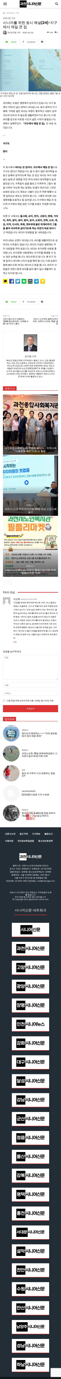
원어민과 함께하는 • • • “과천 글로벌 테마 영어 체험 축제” (39, 734)
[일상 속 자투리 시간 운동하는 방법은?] (11, 773)
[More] (42, 42)
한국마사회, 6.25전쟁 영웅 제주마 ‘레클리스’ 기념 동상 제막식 (38, 814)
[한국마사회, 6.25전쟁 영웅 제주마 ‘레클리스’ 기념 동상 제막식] (11, 813)
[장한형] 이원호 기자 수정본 (35, 794)
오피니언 (10, 13)
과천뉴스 (30, 444)
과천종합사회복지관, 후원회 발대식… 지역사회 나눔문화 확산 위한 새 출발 (31, 450)
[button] (5, 4)
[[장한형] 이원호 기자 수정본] (11, 793)
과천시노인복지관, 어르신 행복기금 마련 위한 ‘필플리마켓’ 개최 (30, 571)
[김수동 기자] (5, 32)
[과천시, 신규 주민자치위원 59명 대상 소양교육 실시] (30, 485)
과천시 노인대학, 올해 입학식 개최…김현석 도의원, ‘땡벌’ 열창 (45, 321)
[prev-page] (5, 582)
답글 (15, 642)
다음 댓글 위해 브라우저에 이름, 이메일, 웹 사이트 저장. (30, 701)
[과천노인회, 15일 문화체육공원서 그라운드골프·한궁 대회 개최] (11, 753)
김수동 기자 (15, 32)
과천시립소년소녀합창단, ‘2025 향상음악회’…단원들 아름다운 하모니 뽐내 (15, 321)
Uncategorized (29, 791)
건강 (23, 770)
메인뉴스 (30, 566)
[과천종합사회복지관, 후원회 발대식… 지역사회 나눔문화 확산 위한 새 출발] (30, 425)
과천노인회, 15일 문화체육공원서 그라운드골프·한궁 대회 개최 (39, 754)
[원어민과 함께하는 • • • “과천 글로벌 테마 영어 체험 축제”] (11, 733)
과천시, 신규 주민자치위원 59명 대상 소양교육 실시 (31, 510)
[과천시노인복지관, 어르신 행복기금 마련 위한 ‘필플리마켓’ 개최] (30, 547)
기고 (17, 13)
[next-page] (9, 582)
